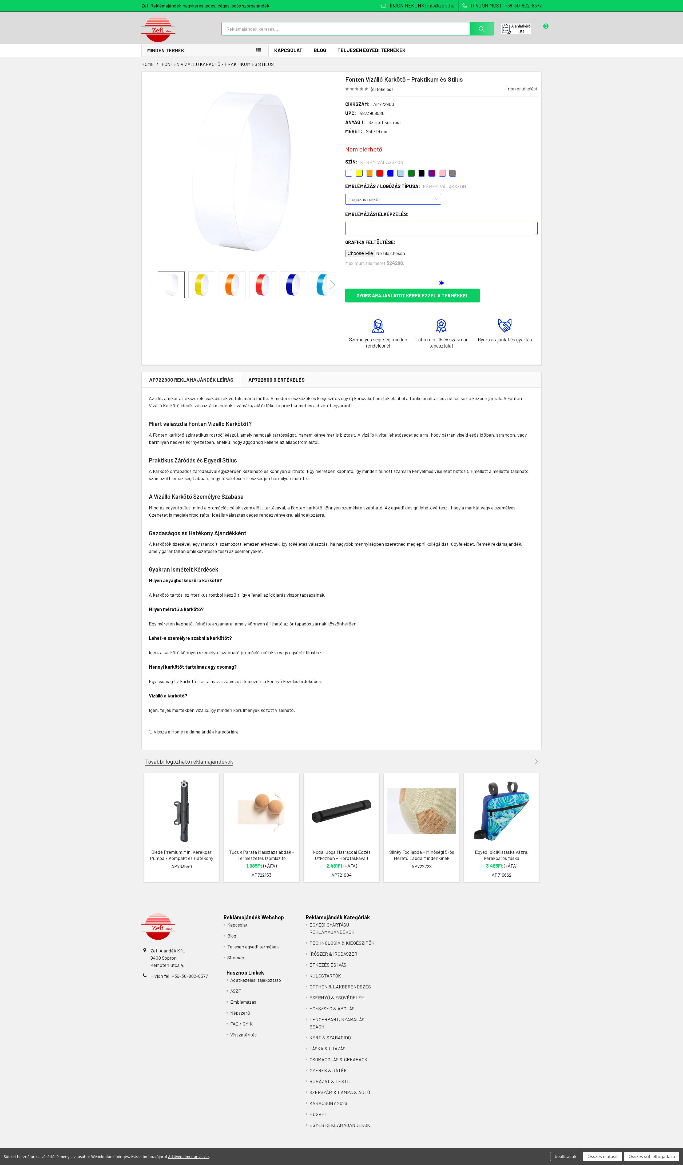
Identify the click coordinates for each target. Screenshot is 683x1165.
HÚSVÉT (318, 1114)
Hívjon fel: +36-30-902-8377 (179, 976)
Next (332, 285)
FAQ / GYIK (241, 1024)
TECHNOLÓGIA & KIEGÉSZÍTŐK (341, 943)
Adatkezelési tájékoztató (255, 980)
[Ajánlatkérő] (521, 28)
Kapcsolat (288, 50)
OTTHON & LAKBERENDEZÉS (340, 987)
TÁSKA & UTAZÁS (327, 1048)
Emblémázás (243, 1002)
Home (177, 732)
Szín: (374, 162)
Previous (150, 285)
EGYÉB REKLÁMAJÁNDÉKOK (339, 1125)
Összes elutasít (602, 1156)
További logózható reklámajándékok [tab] (189, 761)
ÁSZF (235, 991)
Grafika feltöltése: (370, 242)
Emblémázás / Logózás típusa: (405, 186)
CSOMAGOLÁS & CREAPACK (338, 1059)
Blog (320, 50)
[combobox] (357, 28)
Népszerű (240, 1013)
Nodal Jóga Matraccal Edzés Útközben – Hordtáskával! (342, 855)
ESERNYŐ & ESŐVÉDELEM (337, 997)
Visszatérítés (243, 1035)
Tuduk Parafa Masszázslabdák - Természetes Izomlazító (261, 855)
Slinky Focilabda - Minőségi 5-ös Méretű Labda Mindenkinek (421, 855)
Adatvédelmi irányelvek (188, 1156)
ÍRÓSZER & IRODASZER (333, 954)
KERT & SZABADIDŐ (330, 1037)
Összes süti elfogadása (652, 1156)
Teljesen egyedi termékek (371, 50)
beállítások (566, 1156)
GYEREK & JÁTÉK (328, 1070)
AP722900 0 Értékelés (276, 380)
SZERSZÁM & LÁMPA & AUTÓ (339, 1092)
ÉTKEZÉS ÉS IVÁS (327, 965)
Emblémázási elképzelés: (376, 214)
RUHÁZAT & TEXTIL (330, 1081)
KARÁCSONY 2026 (328, 1103)
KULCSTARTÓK (325, 976)
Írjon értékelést (522, 88)
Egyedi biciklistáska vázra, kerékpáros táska (502, 855)
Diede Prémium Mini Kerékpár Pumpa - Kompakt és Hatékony (181, 855)
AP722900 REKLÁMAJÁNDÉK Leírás (191, 380)
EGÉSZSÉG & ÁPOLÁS (332, 1008)
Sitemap (235, 957)
